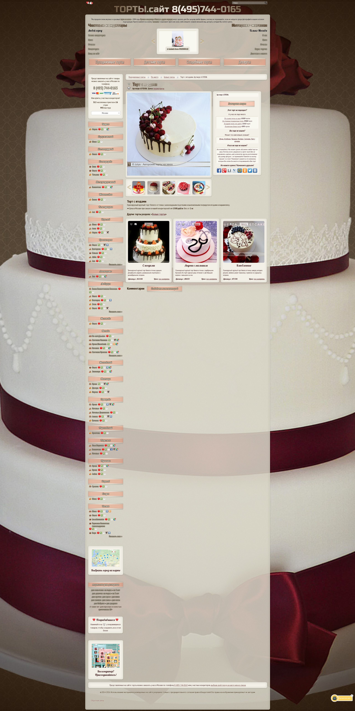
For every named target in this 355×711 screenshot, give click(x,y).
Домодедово (105, 161)
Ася (93, 212)
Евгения (95, 420)
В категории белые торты (233, 126)
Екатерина (96, 249)
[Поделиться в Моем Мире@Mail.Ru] (239, 170)
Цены (90, 39)
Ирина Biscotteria (99, 344)
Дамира (95, 388)
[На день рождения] (138, 188)
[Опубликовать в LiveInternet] (229, 170)
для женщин (96, 600)
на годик (108, 590)
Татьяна (95, 174)
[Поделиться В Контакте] (255, 170)
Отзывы (91, 44)
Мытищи (106, 378)
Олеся (94, 154)
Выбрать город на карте (105, 570)
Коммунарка (106, 206)
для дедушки (111, 603)
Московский (105, 362)
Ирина (94, 383)
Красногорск (105, 239)
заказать (156, 21)
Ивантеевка (105, 194)
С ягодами (247, 139)
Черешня (234, 139)
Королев (105, 219)
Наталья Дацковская (100, 412)
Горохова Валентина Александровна (100, 524)
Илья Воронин (98, 445)
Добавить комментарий (164, 288)
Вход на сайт (94, 53)
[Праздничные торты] (110, 65)
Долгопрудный (105, 149)
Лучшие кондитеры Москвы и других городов (156, 19)
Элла (94, 166)
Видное (105, 124)
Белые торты (158, 214)
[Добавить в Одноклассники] (245, 170)
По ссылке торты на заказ (232, 118)
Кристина (96, 433)
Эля (93, 276)
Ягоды (221, 139)
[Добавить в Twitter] (250, 170)
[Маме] (183, 188)
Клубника (227, 139)
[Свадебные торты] (199, 65)
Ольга (94, 170)
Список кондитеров (96, 35)
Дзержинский (105, 136)
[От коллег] (198, 188)
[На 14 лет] (168, 188)
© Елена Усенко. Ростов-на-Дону (177, 49)
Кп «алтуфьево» (98, 336)
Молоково (106, 318)
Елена (94, 199)
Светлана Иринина (99, 352)
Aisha (94, 257)
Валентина (96, 187)
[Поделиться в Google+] (224, 170)
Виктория (96, 300)
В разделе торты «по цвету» (233, 124)
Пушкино (106, 460)
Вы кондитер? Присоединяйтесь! (105, 673)
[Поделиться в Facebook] (219, 170)
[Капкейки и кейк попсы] (245, 65)
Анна (94, 228)
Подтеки (240, 139)
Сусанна (95, 486)
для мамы (116, 600)
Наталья (95, 408)
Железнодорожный (105, 182)
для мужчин (96, 596)
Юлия (94, 141)
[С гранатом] (153, 188)
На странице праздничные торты (233, 121)
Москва (106, 331)
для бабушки (99, 603)
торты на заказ (126, 19)
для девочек (97, 593)
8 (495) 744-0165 (105, 87)
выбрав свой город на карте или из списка (228, 685)
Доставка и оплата (258, 53)
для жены (106, 600)
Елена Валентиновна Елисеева (104, 288)
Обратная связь (97, 700)
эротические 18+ (105, 609)
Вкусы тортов (261, 49)
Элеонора (96, 371)
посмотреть (159, 88)
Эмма (94, 304)
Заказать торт (237, 103)
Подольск (106, 440)
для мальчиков (97, 590)
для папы (116, 596)
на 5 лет (116, 590)
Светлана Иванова (99, 340)
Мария (94, 129)
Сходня (105, 493)
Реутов (106, 481)
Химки (105, 506)
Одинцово (106, 399)
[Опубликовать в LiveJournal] (234, 170)
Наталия (95, 348)
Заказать (148, 224)
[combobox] (106, 113)
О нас (264, 35)
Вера (94, 532)
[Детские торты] (154, 65)
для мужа (106, 596)
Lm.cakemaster (98, 519)
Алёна (94, 473)
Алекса (95, 416)
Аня (93, 261)
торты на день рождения (105, 584)
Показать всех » (115, 264)
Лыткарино (106, 271)
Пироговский (105, 427)
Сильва (95, 253)
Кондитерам (93, 49)
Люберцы (105, 283)
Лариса (95, 392)
